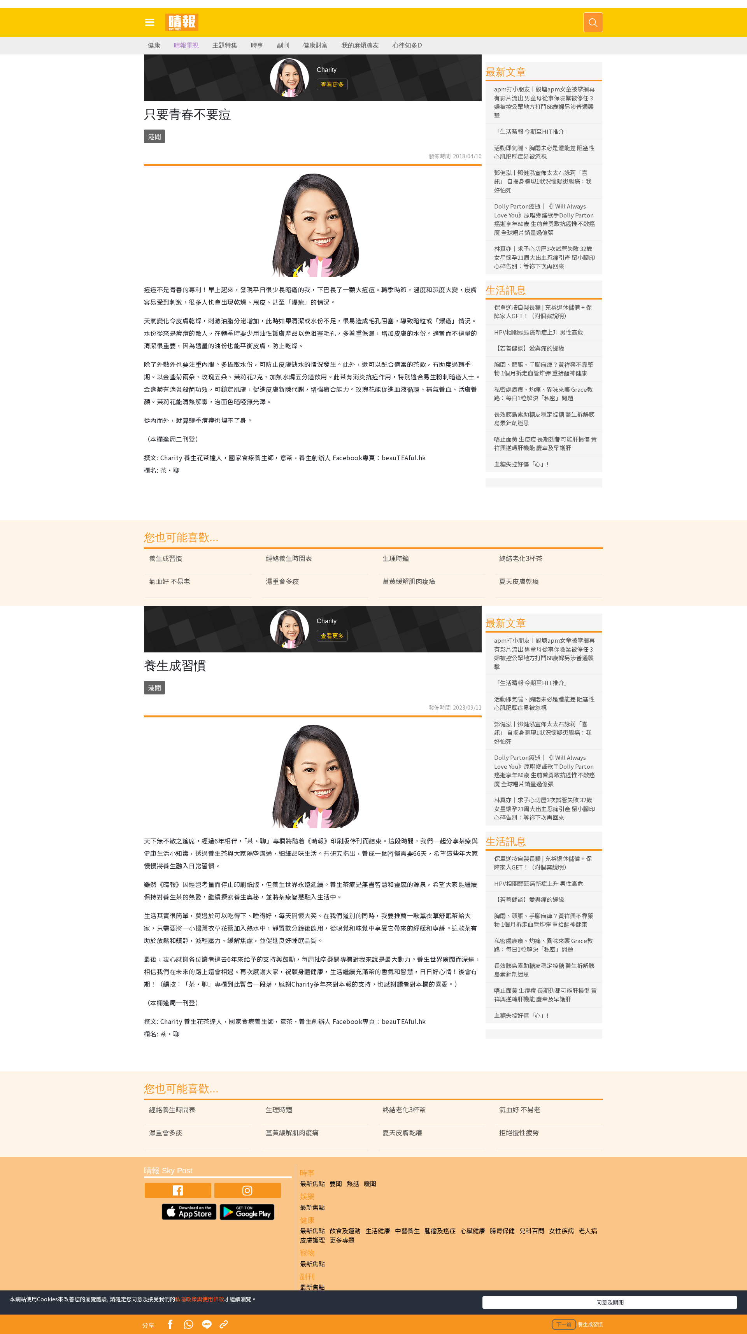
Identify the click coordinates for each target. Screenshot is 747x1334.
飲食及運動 (345, 1230)
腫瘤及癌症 (440, 1230)
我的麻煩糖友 (360, 45)
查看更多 (332, 84)
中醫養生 (407, 1230)
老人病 (588, 1230)
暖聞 (370, 1183)
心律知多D (407, 45)
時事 (257, 45)
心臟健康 (472, 1230)
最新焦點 (312, 1183)
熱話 (353, 1183)
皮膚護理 (312, 1240)
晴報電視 (186, 45)
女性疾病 (561, 1230)
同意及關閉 (610, 1302)
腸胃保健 (502, 1230)
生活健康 (377, 1230)
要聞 (336, 1183)
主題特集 (224, 45)
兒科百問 (531, 1230)
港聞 (154, 136)
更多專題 (342, 1240)
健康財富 (315, 45)
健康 (154, 45)
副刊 (283, 45)
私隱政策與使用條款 (199, 1299)
